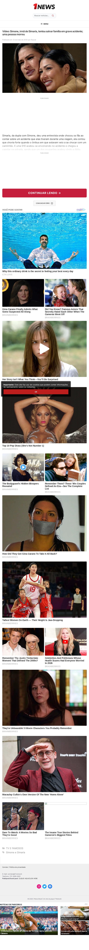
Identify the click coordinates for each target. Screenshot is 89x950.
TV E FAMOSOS (14, 848)
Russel (33, 40)
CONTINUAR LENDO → (44, 193)
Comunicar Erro (43, 203)
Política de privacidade (18, 867)
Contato (5, 867)
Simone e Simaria (15, 852)
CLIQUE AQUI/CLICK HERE (28, 878)
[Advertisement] (44, 115)
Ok (36, 392)
